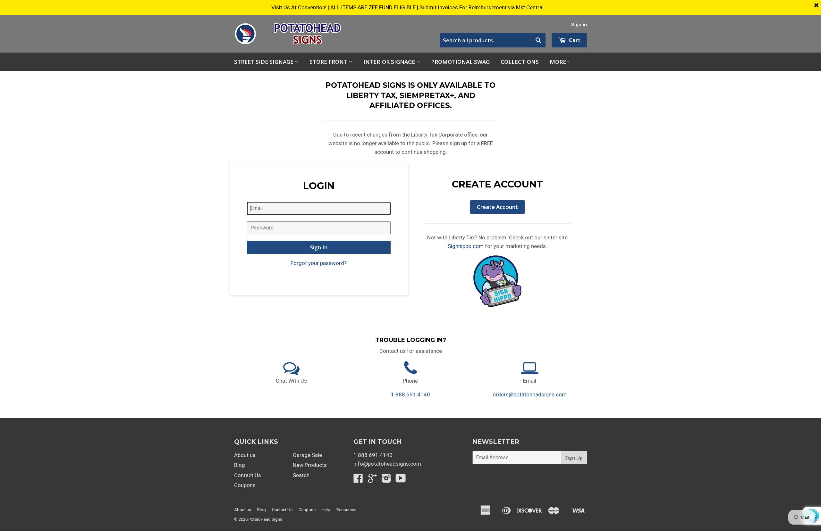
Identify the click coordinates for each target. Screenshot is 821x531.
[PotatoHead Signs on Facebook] (358, 480)
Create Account (497, 207)
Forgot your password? (319, 263)
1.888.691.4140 (410, 394)
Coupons (245, 485)
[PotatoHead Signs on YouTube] (401, 480)
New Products (310, 465)
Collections (520, 61)
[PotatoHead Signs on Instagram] (386, 480)
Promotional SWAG (460, 61)
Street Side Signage (264, 61)
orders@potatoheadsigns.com (530, 394)
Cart (574, 40)
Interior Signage (389, 61)
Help (326, 509)
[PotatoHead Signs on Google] (372, 480)
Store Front (329, 61)
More (558, 61)
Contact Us (247, 475)
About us (245, 455)
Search (301, 475)
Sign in (579, 25)
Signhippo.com (466, 246)
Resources (346, 509)
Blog (239, 465)
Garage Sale (307, 455)
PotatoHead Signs (265, 519)
